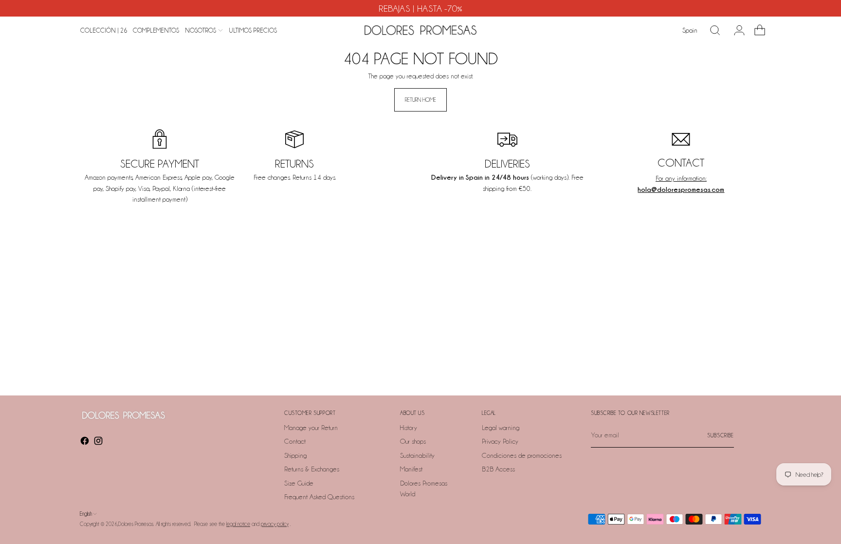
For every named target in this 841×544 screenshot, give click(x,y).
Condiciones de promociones (522, 455)
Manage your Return (311, 427)
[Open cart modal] (756, 30)
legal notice (238, 524)
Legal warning (500, 427)
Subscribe (720, 435)
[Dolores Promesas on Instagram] (99, 442)
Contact (295, 441)
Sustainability (417, 455)
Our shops (413, 441)
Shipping (295, 455)
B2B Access (498, 469)
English (86, 514)
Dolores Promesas (135, 524)
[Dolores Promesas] (420, 30)
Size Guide (298, 483)
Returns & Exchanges (311, 469)
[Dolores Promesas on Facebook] (85, 442)
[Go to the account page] (735, 30)
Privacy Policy (500, 441)
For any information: (681, 178)
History (408, 427)
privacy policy (275, 524)
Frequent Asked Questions (319, 496)
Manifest (411, 469)
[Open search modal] (715, 30)
